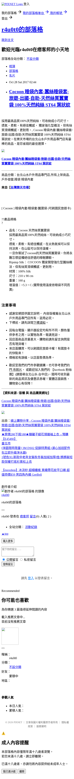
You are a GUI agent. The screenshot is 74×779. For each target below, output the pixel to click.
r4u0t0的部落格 (22, 29)
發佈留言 (8, 564)
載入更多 (8, 541)
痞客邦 (24, 516)
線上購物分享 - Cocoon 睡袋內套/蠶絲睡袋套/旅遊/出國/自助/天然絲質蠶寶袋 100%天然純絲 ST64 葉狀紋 (36, 425)
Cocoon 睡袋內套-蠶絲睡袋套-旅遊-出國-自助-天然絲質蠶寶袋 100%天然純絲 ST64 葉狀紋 (39, 98)
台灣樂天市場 (20, 187)
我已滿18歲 (9, 771)
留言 (33, 516)
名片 (12, 75)
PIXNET (18, 722)
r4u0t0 (5, 495)
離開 (21, 771)
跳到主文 (8, 40)
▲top (5, 533)
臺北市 (6, 443)
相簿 (12, 66)
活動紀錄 (31, 527)
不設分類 (33, 58)
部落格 (13, 71)
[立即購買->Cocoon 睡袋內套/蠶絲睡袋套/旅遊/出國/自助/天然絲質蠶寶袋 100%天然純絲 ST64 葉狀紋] (3, 151)
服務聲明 (41, 726)
